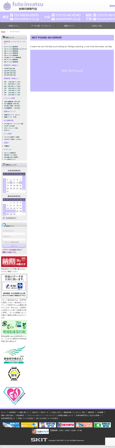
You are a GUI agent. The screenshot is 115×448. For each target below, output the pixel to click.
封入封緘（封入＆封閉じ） (11, 157)
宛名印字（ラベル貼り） (11, 155)
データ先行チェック (10, 159)
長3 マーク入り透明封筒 (11, 51)
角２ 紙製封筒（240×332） (12, 103)
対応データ (44, 412)
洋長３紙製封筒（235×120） (12, 101)
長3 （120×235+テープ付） (12, 82)
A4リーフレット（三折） (11, 128)
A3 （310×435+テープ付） (12, 94)
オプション (8, 149)
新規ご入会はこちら (9, 252)
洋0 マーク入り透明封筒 (11, 55)
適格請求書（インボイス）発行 (74, 412)
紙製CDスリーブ (10, 111)
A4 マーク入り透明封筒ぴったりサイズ (15, 49)
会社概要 (100, 412)
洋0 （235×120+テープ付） (12, 88)
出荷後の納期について (65, 415)
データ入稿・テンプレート (41, 25)
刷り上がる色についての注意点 (47, 418)
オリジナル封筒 (9, 98)
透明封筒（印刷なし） (11, 78)
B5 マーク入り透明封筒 (11, 59)
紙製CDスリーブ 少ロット (12, 115)
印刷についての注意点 (25, 418)
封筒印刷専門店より (8, 418)
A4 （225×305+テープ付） (12, 84)
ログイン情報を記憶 (11, 242)
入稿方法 (35, 412)
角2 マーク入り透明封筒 (11, 53)
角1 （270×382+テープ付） (12, 90)
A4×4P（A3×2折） (9, 126)
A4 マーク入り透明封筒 (11, 46)
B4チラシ (7, 130)
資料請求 (91, 412)
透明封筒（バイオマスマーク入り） (15, 42)
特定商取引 (20, 415)
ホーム (3, 412)
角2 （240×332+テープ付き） (12, 86)
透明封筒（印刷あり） (11, 65)
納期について (69, 25)
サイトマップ (50, 415)
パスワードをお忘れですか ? (12, 250)
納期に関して (24, 412)
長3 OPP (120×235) (10, 71)
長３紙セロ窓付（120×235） (12, 106)
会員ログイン (14, 25)
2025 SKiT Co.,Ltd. (63, 440)
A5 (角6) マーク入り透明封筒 (12, 57)
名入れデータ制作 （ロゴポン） (13, 139)
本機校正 (6, 146)
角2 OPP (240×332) (10, 73)
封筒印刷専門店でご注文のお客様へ (88, 415)
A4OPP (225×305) (9, 68)
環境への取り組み (7, 415)
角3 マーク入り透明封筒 (11, 62)
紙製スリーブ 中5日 (10, 117)
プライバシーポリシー (34, 415)
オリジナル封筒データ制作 (11, 137)
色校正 (6, 143)
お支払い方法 (97, 25)
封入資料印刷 (8, 120)
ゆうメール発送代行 (10, 153)
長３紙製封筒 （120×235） (12, 108)
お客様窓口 (12, 412)
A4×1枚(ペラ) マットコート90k (13, 123)
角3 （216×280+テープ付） (12, 92)
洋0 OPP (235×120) (10, 75)
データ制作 (8, 134)
